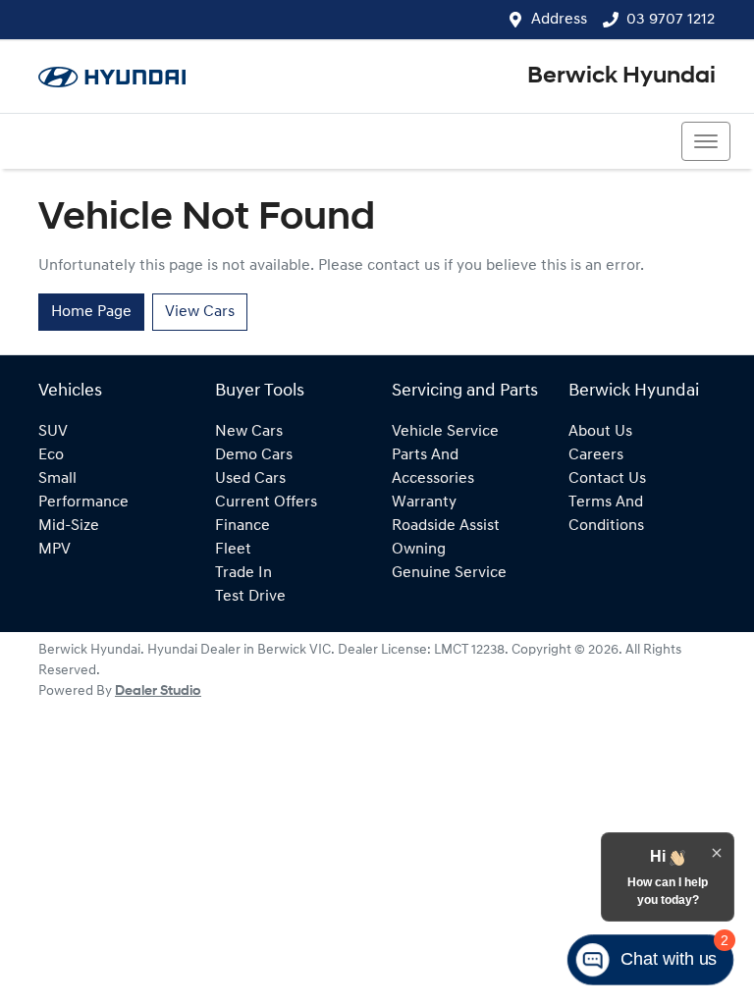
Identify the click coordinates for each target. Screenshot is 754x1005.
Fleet (233, 549)
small (57, 479)
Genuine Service (449, 573)
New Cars (249, 432)
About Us (600, 432)
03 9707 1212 (670, 19)
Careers (595, 455)
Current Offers (266, 502)
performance (83, 502)
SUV (53, 432)
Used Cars (250, 479)
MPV (54, 549)
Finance (242, 526)
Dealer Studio (158, 691)
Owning (419, 549)
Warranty (424, 502)
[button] (705, 141)
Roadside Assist (446, 526)
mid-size (68, 526)
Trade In (243, 573)
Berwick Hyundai (621, 76)
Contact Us (607, 479)
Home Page (91, 312)
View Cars (200, 312)
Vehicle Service (445, 432)
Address (559, 19)
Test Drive (250, 597)
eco (51, 455)
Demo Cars (254, 455)
